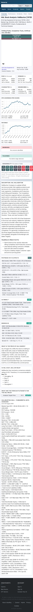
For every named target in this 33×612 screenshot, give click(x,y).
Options (22, 9)
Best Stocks (4, 589)
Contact (17, 602)
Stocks (9, 9)
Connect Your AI (22, 592)
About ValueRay (7, 602)
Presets (28, 9)
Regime (4, 9)
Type (20, 6)
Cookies (16, 606)
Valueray (4, 2)
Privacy (28, 602)
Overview (4, 14)
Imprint (23, 602)
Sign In (20, 586)
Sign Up (20, 589)
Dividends (15, 9)
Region (27, 6)
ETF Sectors (4, 592)
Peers (25, 14)
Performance (11, 14)
